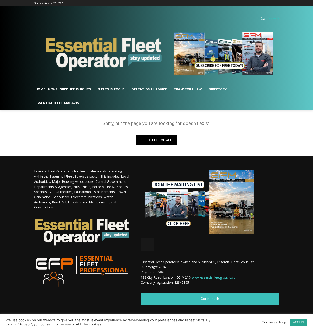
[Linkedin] (269, 3)
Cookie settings (274, 322)
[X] (276, 3)
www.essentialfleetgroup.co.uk (214, 277)
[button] (268, 18)
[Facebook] (263, 3)
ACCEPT (299, 322)
